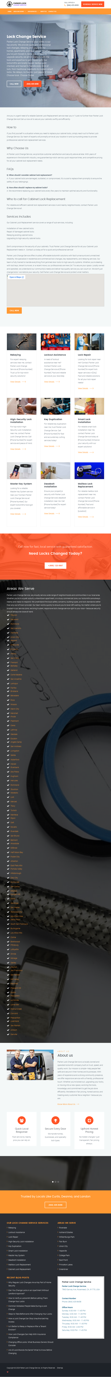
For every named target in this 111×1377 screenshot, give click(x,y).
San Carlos (15, 886)
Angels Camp (16, 742)
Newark (14, 640)
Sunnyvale (15, 882)
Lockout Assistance (16, 1232)
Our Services (32, 11)
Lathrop (14, 729)
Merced (14, 801)
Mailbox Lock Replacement (19, 1264)
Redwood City (16, 912)
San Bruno (15, 835)
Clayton (14, 967)
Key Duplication (14, 1246)
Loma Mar (15, 1004)
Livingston (15, 750)
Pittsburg (14, 945)
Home (10, 11)
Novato (14, 827)
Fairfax (14, 687)
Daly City (14, 877)
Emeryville (15, 644)
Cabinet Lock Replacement (19, 1269)
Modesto (14, 792)
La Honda (15, 1000)
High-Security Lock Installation (21, 1241)
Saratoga (14, 903)
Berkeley (14, 665)
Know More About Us (66, 1104)
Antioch (14, 1030)
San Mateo (15, 907)
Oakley (13, 962)
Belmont (14, 840)
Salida (13, 755)
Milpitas (14, 890)
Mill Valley (15, 979)
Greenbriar (63, 1269)
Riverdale (14, 831)
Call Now (14, 84)
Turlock (14, 810)
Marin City (15, 709)
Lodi (12, 797)
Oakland (14, 670)
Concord (14, 1013)
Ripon (13, 818)
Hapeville (63, 1250)
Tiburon (14, 615)
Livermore (15, 1021)
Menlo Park (15, 919)
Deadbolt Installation (17, 1260)
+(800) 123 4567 (55, 565)
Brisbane (14, 691)
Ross (13, 700)
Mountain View (17, 916)
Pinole (13, 716)
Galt (12, 822)
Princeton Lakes (66, 1264)
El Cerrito (14, 649)
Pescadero (15, 995)
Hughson (14, 776)
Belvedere (15, 695)
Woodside (15, 843)
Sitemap (60, 1368)
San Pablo (15, 658)
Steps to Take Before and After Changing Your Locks (30, 1314)
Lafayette (15, 949)
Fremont (14, 662)
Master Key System (16, 1255)
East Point (63, 1260)
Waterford (15, 759)
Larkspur (14, 683)
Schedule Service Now (92, 4)
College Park (64, 1255)
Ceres (13, 725)
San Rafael (15, 974)
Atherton (14, 861)
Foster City (15, 856)
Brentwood (15, 941)
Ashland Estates (66, 1232)
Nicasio (14, 704)
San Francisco (16, 970)
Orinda (13, 953)
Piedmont (15, 721)
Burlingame (15, 928)
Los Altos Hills (16, 932)
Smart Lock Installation (18, 1250)
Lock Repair (13, 1237)
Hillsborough (16, 873)
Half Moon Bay (17, 852)
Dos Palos (15, 771)
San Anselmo (16, 679)
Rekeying (12, 1227)
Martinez (14, 983)
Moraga (14, 958)
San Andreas (16, 746)
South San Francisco (19, 924)
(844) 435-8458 (73, 5)
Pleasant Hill (16, 988)
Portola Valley (16, 869)
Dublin (13, 992)
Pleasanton (15, 1017)
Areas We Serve (18, 11)
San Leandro (16, 628)
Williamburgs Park (66, 1237)
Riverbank (15, 767)
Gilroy (13, 898)
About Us (43, 11)
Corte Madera (16, 674)
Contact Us (52, 11)
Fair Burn (63, 1241)
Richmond (15, 624)
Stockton (14, 789)
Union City (15, 637)
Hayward (14, 619)
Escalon (14, 738)
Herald (13, 764)
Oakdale (14, 734)
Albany (13, 653)
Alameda (14, 632)
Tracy (13, 806)
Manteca (14, 814)
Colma (13, 937)
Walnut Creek (16, 1009)
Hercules (14, 780)
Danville (14, 1034)
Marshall (14, 713)
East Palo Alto (16, 865)
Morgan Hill (15, 894)
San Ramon (15, 1025)
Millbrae (14, 847)
